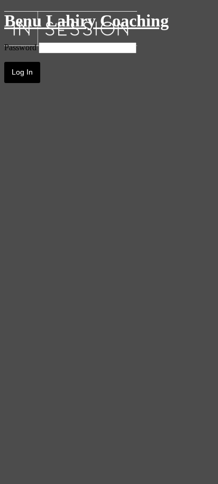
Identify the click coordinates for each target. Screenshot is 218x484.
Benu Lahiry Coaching (86, 20)
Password (20, 47)
